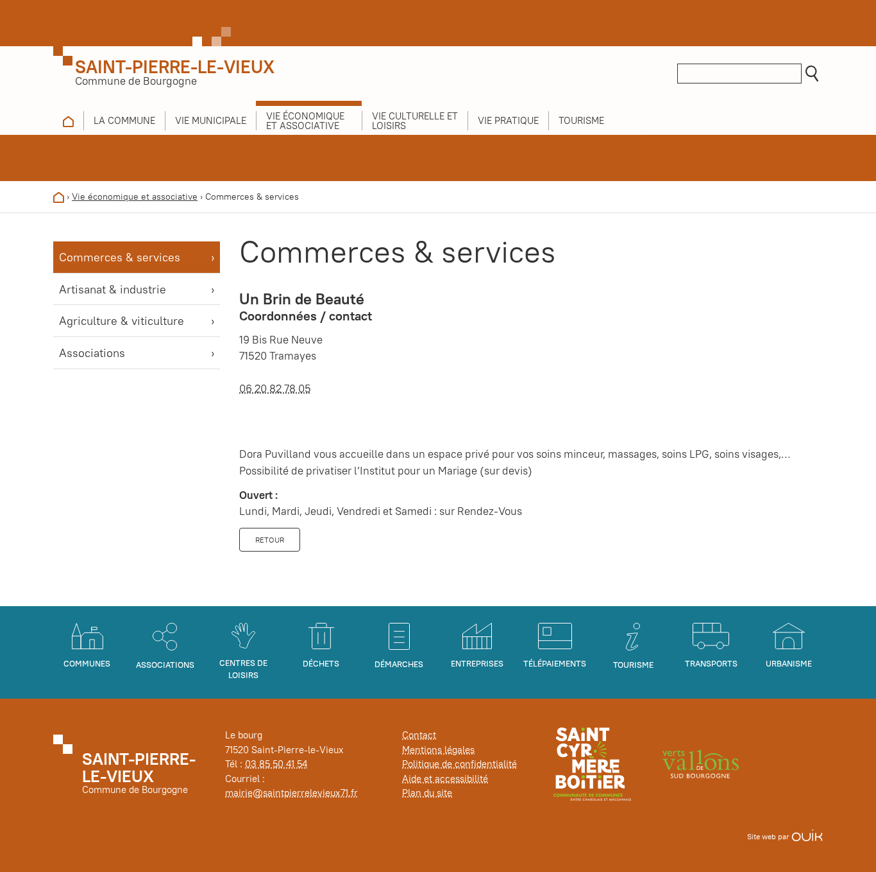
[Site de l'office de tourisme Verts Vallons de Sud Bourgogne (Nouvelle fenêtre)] (700, 763)
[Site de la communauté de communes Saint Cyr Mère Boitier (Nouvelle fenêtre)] (592, 763)
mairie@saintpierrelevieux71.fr (291, 793)
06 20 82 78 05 (275, 388)
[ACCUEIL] (68, 120)
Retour (269, 540)
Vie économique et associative (135, 196)
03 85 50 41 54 (276, 764)
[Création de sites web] (807, 836)
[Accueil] (58, 196)
